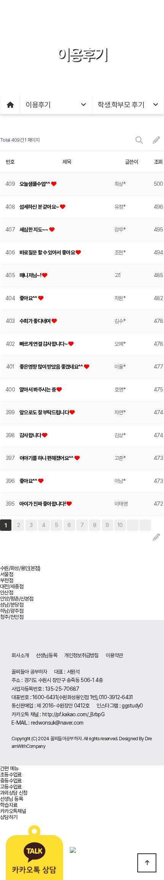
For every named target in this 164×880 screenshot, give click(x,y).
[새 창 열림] (35, 849)
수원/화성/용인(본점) (20, 568)
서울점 (6, 574)
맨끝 (145, 525)
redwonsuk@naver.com (57, 723)
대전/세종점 (11, 586)
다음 (132, 525)
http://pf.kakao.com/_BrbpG (73, 714)
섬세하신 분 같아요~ (39, 207)
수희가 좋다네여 (35, 321)
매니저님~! (30, 275)
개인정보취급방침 (81, 655)
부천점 (6, 580)
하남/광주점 (11, 611)
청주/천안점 (11, 617)
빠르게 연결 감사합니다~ (43, 344)
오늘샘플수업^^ (35, 184)
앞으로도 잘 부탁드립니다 (44, 412)
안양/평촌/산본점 (17, 599)
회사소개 (20, 655)
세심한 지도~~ (34, 230)
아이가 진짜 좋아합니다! (42, 504)
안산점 (6, 592)
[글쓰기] (156, 140)
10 (120, 525)
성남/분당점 (11, 605)
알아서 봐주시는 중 (37, 389)
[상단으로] (146, 862)
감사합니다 (30, 435)
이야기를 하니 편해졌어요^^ (46, 458)
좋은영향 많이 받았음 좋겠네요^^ (51, 367)
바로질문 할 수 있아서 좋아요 (47, 252)
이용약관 (114, 655)
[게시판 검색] (139, 140)
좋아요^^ (28, 298)
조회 (158, 162)
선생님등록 (47, 655)
